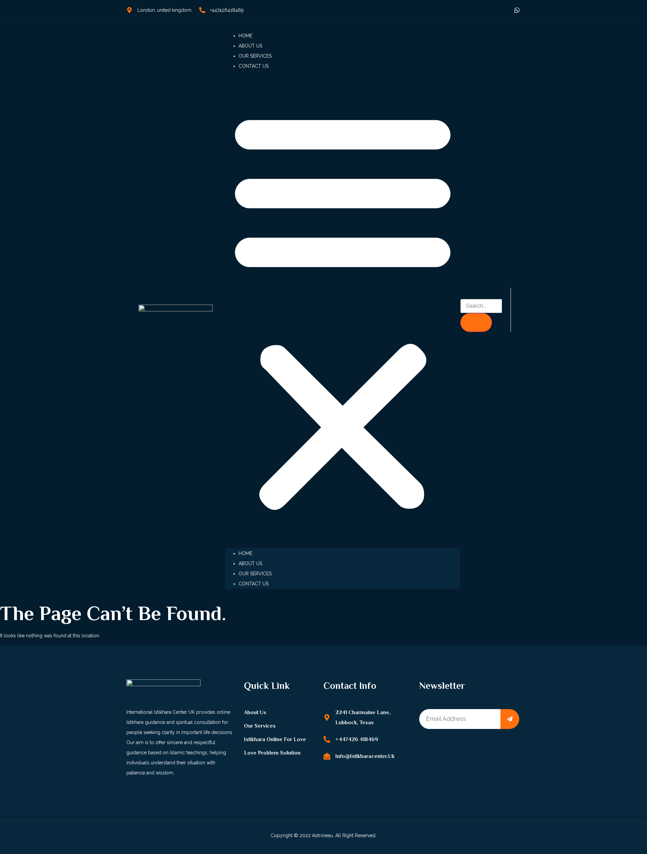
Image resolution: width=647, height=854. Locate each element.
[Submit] (509, 719)
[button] (342, 309)
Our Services (255, 56)
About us (250, 46)
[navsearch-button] (463, 294)
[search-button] (476, 322)
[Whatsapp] (517, 10)
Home (245, 35)
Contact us (254, 66)
